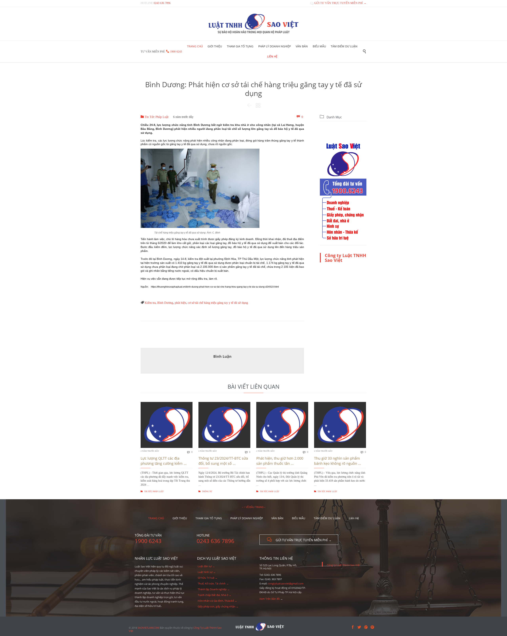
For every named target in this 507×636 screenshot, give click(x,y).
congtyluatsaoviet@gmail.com (285, 583)
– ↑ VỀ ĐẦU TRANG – (253, 507)
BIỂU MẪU (298, 518)
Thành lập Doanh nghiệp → (214, 589)
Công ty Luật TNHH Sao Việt (345, 257)
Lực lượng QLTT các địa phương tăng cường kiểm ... (164, 461)
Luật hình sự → (207, 572)
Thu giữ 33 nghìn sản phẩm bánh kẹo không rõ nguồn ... (337, 461)
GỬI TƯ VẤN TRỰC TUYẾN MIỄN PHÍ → (338, 3)
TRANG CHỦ (156, 518)
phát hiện (180, 302)
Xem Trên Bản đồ (269, 599)
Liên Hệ (354, 518)
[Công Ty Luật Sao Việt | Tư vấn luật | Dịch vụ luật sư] (253, 23)
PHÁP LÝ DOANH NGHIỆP (246, 518)
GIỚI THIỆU (179, 518)
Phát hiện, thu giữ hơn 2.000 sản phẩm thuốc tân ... (279, 461)
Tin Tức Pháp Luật (154, 117)
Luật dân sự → (206, 566)
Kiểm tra (150, 302)
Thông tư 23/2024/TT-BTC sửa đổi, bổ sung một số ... (223, 461)
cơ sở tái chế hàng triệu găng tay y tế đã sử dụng (218, 302)
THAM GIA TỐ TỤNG (208, 518)
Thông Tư (205, 491)
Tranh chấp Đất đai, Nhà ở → (214, 595)
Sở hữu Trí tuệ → (207, 578)
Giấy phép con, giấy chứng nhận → (218, 606)
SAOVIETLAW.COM (148, 627)
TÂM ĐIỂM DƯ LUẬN (327, 518)
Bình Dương (165, 302)
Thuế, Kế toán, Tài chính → (213, 583)
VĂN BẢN (277, 518)
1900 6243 (176, 51)
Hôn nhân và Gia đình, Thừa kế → (217, 601)
